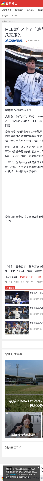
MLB (33, 282)
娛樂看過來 (6, 10)
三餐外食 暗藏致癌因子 (23, 434)
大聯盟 (16, 282)
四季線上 (5, 21)
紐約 (28, 282)
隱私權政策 (12, 474)
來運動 (12, 21)
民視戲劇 (19, 10)
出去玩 (14, 15)
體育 (22, 282)
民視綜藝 (30, 10)
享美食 (5, 15)
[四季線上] (9, 3)
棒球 (10, 282)
